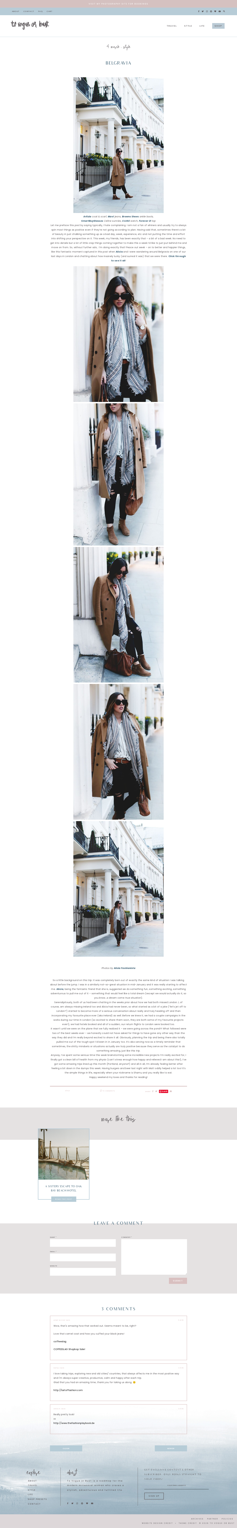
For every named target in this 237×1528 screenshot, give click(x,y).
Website (53, 1266)
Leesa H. (57, 1409)
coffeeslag (60, 1341)
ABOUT (32, 1481)
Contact (28, 11)
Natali (57, 1368)
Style (126, 47)
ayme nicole (59, 1320)
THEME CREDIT (188, 1523)
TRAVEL (33, 1485)
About (16, 11)
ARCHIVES (197, 1519)
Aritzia (87, 216)
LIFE (30, 1494)
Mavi (111, 216)
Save (165, 1091)
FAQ (40, 11)
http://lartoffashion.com (68, 1390)
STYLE (32, 1490)
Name (53, 1237)
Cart (50, 11)
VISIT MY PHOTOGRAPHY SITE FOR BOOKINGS (118, 3)
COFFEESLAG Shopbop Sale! (69, 1349)
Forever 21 (145, 221)
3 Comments (108, 1091)
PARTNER (212, 1519)
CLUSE (126, 221)
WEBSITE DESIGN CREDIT (157, 1523)
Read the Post (63, 1199)
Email (53, 1252)
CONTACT (34, 1504)
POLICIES (227, 1519)
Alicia (119, 251)
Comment (126, 1237)
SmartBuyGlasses (92, 221)
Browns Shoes (130, 216)
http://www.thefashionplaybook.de (74, 1423)
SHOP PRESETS (37, 1499)
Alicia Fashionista (124, 968)
